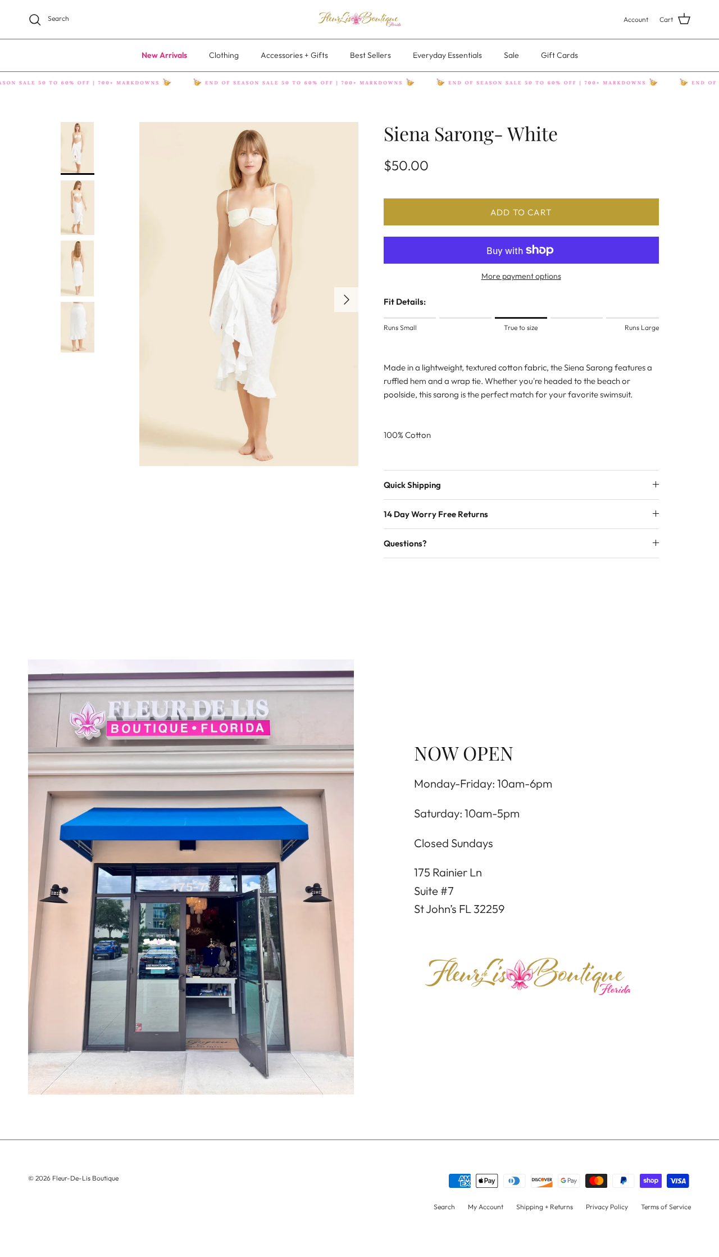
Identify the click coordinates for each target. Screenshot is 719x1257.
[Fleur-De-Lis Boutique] (359, 19)
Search (444, 1206)
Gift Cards (559, 55)
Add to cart (521, 212)
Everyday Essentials (447, 55)
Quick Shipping (412, 485)
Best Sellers (370, 55)
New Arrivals (164, 55)
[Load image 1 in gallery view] (249, 294)
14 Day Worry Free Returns (436, 514)
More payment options (521, 276)
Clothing (224, 55)
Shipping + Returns (544, 1206)
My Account (485, 1206)
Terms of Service (666, 1206)
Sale (511, 55)
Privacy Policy (607, 1206)
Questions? (405, 543)
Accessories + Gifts (294, 55)
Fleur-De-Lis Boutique (85, 1178)
